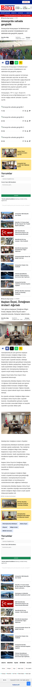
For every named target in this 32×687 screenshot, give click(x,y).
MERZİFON (10, 662)
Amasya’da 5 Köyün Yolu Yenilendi (21, 265)
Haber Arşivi (20, 668)
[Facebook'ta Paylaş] (7, 62)
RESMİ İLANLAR (5, 13)
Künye (3, 668)
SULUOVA (29, 662)
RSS (5, 680)
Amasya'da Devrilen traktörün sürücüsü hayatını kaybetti (22, 283)
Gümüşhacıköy (27, 319)
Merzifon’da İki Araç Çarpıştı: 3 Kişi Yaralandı (21, 240)
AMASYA (13, 13)
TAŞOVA (16, 662)
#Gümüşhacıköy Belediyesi (10, 523)
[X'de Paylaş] (12, 62)
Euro (25, 7)
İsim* (2, 176)
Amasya (28, 37)
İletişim (9, 668)
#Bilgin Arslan (14, 527)
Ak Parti (14, 673)
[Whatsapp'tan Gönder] (16, 62)
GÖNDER (16, 195)
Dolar (17, 7)
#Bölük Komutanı (7, 530)
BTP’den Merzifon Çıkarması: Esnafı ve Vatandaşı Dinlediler (22, 292)
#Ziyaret (5, 527)
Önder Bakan (20, 673)
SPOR (16, 18)
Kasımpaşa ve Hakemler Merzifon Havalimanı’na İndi (22, 594)
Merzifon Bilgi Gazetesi (7, 18)
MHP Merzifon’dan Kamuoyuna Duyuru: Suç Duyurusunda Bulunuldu (21, 232)
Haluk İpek (28, 673)
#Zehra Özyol (23, 523)
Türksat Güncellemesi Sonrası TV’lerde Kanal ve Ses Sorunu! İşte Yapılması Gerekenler (22, 275)
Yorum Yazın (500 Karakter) (8, 182)
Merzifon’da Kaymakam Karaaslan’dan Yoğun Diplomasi (21, 249)
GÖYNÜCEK (22, 662)
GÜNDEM (20, 13)
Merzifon (8, 673)
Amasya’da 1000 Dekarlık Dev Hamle (22, 214)
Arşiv (14, 668)
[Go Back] (28, 684)
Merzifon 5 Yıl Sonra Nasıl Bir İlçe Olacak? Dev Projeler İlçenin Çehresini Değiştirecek (22, 223)
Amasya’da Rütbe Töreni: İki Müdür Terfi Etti (22, 257)
